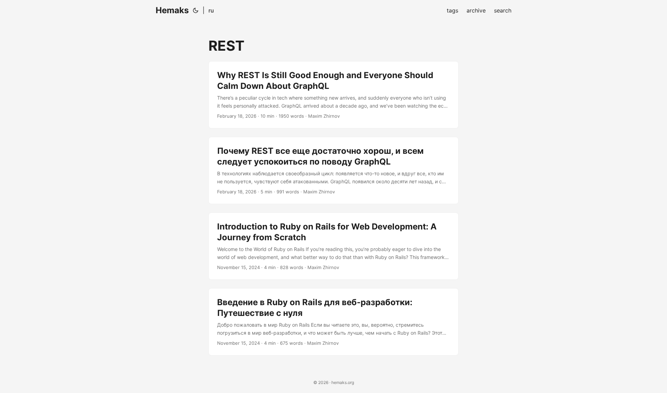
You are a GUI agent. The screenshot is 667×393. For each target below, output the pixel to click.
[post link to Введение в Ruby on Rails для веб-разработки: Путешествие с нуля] (333, 322)
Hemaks (172, 10)
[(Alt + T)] (195, 10)
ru (211, 10)
